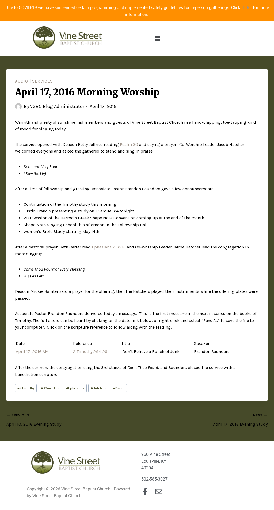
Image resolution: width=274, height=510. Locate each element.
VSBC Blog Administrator (57, 106)
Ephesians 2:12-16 (109, 247)
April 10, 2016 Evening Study (33, 420)
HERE (246, 7)
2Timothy (26, 388)
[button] (157, 38)
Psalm (119, 388)
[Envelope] (158, 491)
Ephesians (75, 388)
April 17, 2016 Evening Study (240, 420)
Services (42, 81)
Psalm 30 (129, 144)
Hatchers (99, 388)
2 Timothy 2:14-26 (90, 351)
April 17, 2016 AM (32, 351)
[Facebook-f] (145, 491)
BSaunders (50, 388)
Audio (21, 81)
